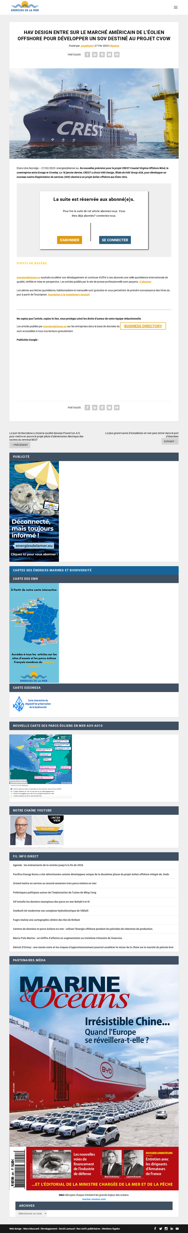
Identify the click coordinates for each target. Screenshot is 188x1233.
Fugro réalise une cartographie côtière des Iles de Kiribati (46, 919)
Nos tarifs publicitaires (88, 1228)
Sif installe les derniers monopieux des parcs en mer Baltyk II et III (51, 901)
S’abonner (145, 281)
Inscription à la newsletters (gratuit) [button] (69, 294)
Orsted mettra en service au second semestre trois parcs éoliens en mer (55, 883)
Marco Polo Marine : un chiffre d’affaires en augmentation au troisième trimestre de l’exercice (67, 938)
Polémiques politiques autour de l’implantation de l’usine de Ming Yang (54, 892)
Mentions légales (111, 1228)
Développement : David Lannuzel (58, 1228)
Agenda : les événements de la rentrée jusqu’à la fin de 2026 (48, 865)
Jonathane (86, 45)
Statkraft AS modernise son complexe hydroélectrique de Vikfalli (50, 910)
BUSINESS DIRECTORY (143, 326)
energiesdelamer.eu (28, 277)
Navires (114, 45)
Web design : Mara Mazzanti (24, 1228)
